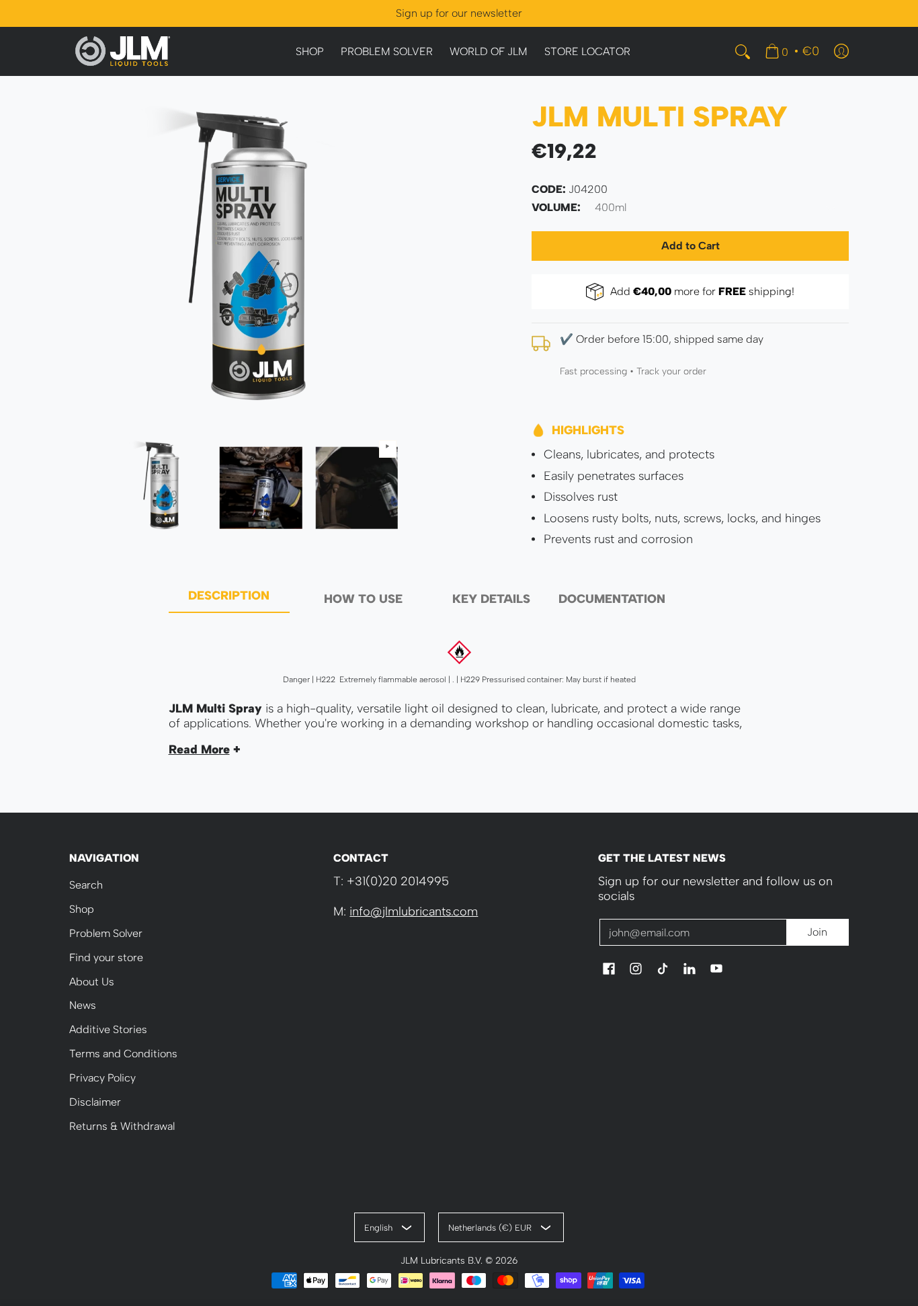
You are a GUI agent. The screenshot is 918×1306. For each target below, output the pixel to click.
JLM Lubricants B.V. (442, 1260)
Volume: (556, 207)
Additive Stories (108, 1029)
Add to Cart (690, 245)
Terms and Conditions (123, 1053)
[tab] (229, 599)
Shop (81, 909)
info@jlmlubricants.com (413, 911)
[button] (608, 969)
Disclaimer (95, 1102)
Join (817, 932)
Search (86, 885)
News (82, 1005)
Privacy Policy (102, 1077)
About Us (91, 981)
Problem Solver (105, 933)
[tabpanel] (459, 692)
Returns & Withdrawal (122, 1126)
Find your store (106, 957)
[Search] (742, 51)
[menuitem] (310, 52)
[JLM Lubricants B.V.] (123, 51)
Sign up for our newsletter (459, 13)
